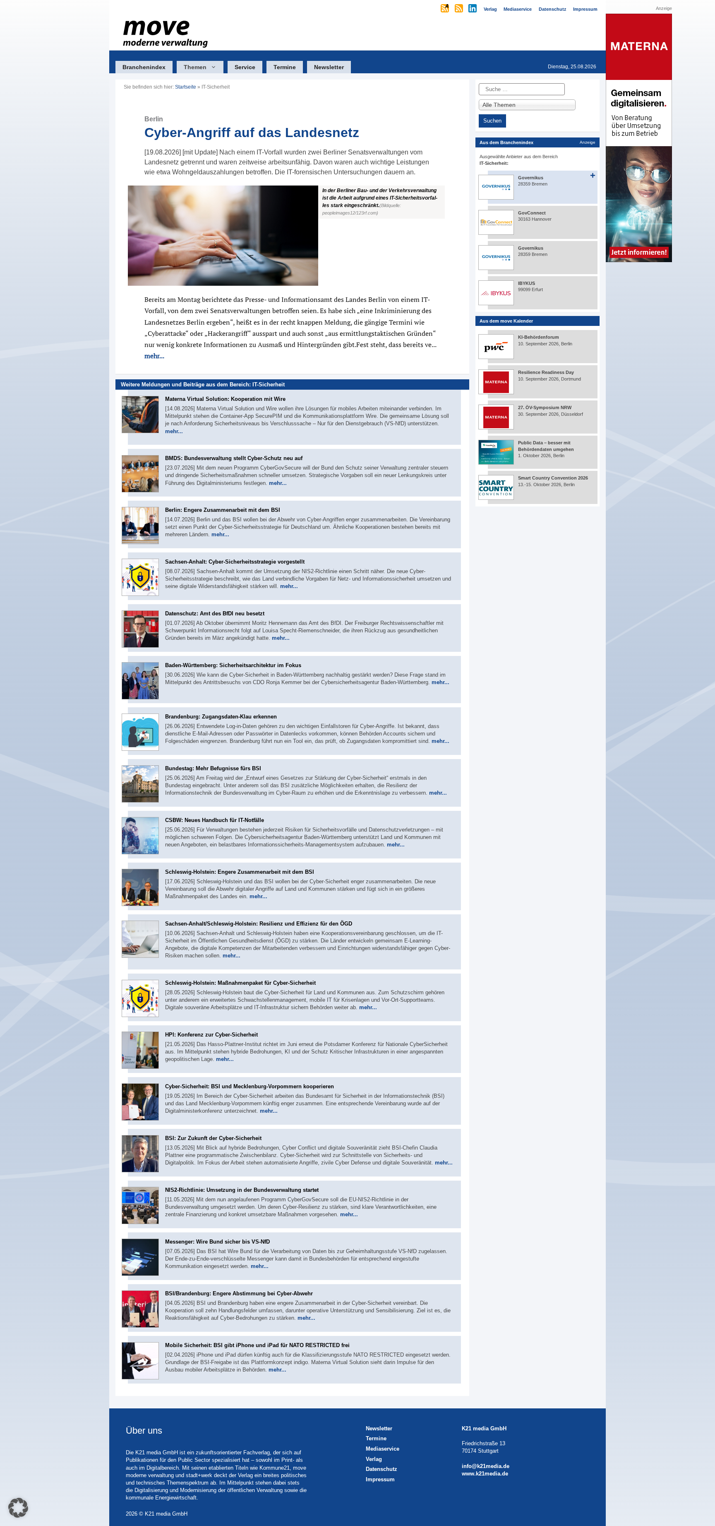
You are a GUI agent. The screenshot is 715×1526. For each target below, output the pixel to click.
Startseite (185, 87)
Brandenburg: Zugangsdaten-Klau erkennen (221, 717)
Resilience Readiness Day (546, 372)
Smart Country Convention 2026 (553, 477)
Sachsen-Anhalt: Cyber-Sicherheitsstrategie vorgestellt (235, 562)
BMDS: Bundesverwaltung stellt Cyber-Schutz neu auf (233, 458)
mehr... (154, 355)
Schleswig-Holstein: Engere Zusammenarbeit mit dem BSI (239, 872)
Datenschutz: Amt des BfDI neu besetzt (214, 613)
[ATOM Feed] (445, 9)
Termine (285, 67)
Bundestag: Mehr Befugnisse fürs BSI (213, 768)
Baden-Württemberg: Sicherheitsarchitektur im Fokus (233, 665)
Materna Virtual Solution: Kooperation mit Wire (225, 399)
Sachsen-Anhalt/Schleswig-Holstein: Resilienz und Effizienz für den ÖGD (258, 924)
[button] (292, 235)
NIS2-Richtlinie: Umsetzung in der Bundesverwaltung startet (242, 1190)
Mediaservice (382, 1449)
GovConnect (532, 212)
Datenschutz (381, 1469)
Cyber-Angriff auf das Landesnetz (251, 128)
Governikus (530, 177)
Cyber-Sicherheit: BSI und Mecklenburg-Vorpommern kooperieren (249, 1086)
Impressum (380, 1479)
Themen (195, 67)
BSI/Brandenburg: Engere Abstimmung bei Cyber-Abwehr (239, 1293)
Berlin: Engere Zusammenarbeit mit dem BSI (222, 510)
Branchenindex (144, 67)
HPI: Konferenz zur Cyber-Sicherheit (211, 1035)
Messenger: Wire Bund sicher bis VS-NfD (217, 1242)
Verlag (374, 1459)
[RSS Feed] (459, 9)
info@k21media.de (485, 1466)
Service (245, 67)
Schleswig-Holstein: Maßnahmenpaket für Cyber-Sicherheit (240, 983)
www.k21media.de (485, 1474)
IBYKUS (526, 283)
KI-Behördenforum (538, 337)
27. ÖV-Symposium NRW (544, 407)
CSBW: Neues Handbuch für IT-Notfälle (214, 820)
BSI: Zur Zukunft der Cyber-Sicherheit (213, 1138)
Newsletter (329, 67)
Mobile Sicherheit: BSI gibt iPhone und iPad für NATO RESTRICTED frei (257, 1345)
